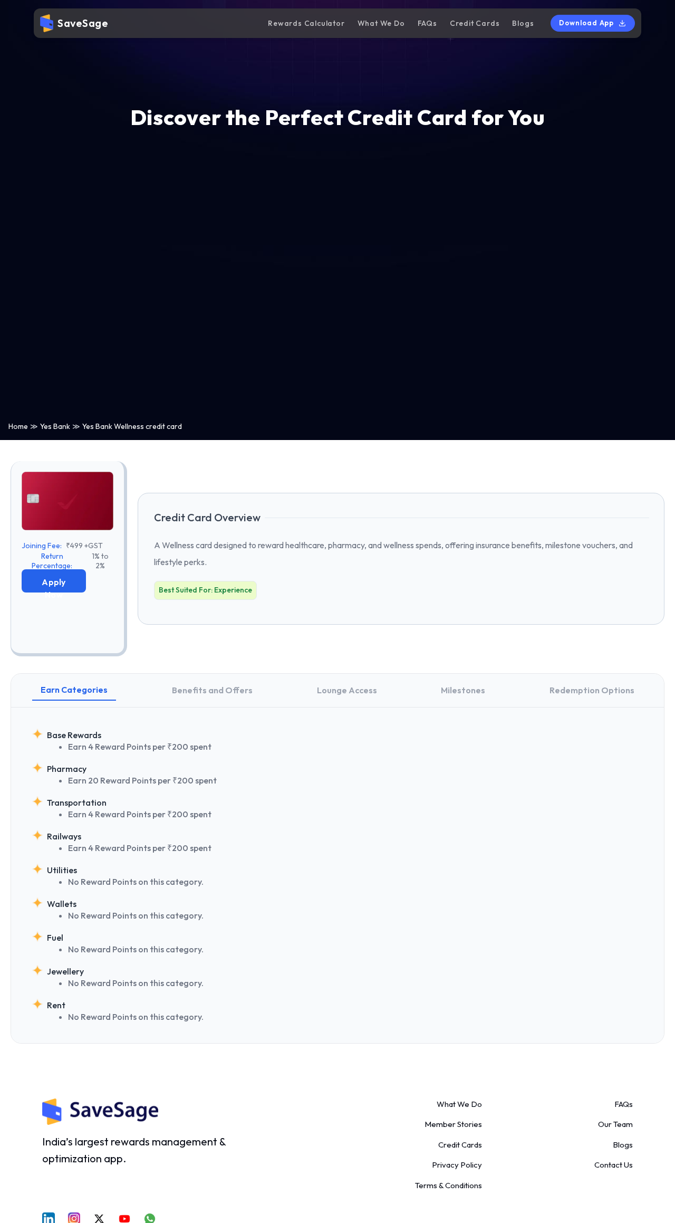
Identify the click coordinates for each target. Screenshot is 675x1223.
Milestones (463, 690)
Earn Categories (74, 689)
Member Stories (453, 1124)
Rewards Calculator (306, 23)
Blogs (523, 23)
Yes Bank (55, 426)
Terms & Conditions (448, 1185)
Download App (586, 22)
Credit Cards (475, 23)
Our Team (615, 1124)
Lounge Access (347, 690)
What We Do (381, 23)
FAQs (427, 23)
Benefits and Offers (212, 690)
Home (18, 426)
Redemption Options (591, 690)
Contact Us (613, 1165)
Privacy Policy (457, 1165)
